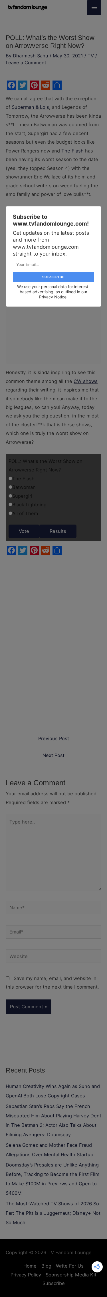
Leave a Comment (26, 62)
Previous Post (53, 738)
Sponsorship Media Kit (71, 1275)
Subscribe (54, 1283)
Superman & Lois (30, 107)
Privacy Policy (26, 1275)
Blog (46, 1266)
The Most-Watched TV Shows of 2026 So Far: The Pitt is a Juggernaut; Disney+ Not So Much (53, 1213)
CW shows (86, 381)
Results (58, 531)
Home (30, 1266)
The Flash (72, 151)
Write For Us (70, 1266)
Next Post (53, 755)
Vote (24, 531)
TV (91, 56)
